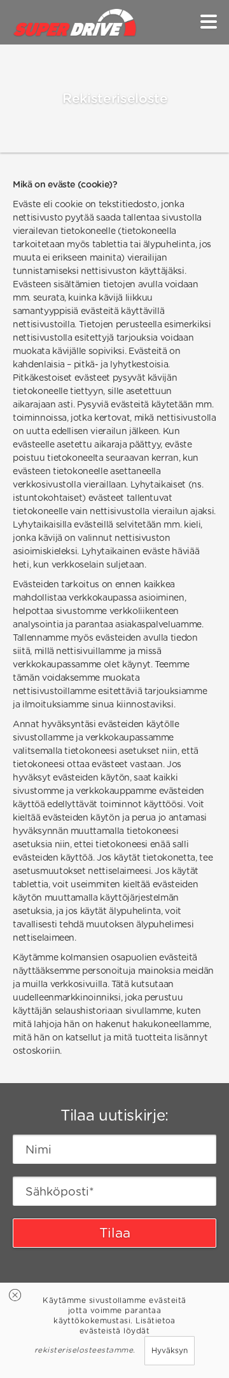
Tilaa (114, 1233)
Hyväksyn (169, 1350)
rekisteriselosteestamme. (84, 1349)
